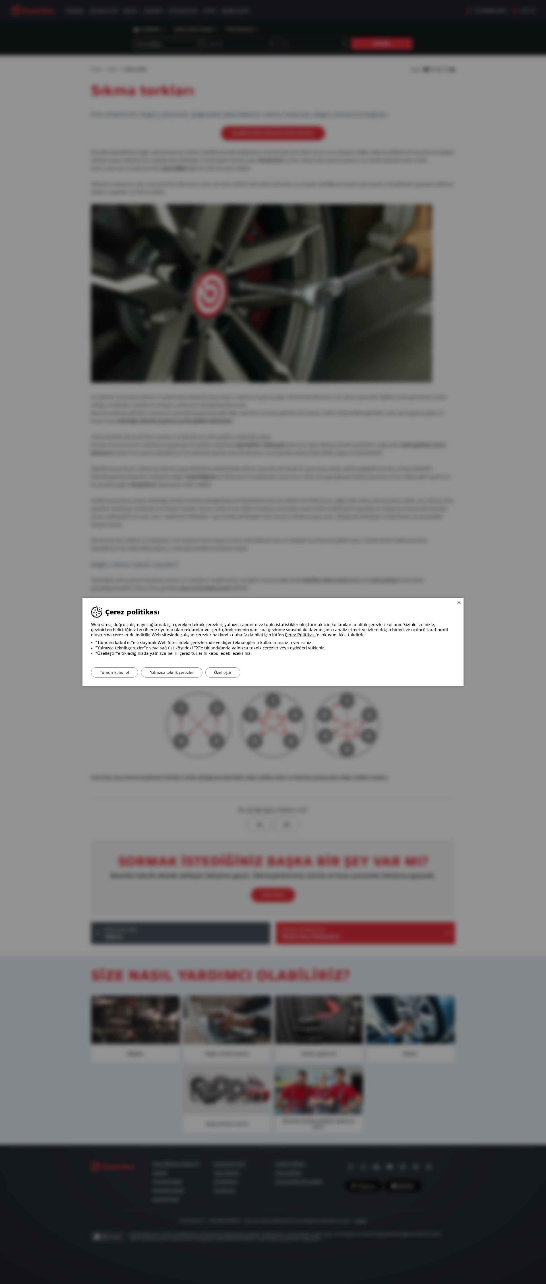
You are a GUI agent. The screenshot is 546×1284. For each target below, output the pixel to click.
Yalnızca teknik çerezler (172, 672)
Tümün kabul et (114, 672)
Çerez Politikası (300, 635)
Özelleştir (222, 672)
